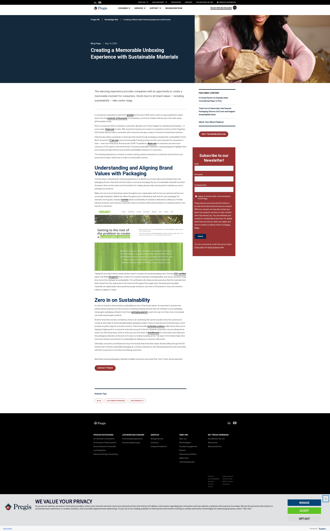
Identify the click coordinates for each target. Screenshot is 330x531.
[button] (125, 8)
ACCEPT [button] (304, 510)
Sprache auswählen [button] (227, 2)
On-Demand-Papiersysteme (104, 443)
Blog (99, 401)
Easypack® (113, 277)
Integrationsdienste (159, 446)
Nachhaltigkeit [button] (158, 2)
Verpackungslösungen (131, 443)
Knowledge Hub (111, 20)
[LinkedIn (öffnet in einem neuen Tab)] (95, 2)
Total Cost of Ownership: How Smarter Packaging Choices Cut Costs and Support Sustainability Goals (217, 111)
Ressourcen (176, 2)
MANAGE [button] (304, 502)
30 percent (109, 129)
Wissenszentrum (173, 8)
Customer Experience (115, 401)
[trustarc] (322, 528)
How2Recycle (153, 333)
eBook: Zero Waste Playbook (211, 122)
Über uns (183, 439)
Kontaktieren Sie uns (204, 2)
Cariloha (124, 200)
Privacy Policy (199, 247)
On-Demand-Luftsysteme (103, 439)
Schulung (154, 443)
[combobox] (221, 8)
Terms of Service (214, 247)
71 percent (113, 140)
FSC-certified (180, 274)
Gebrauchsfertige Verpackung (105, 454)
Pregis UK (95, 20)
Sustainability (137, 401)
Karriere (188, 2)
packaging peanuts (139, 312)
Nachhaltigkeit (185, 443)
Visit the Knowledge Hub (213, 134)
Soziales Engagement (188, 446)
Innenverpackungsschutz (132, 439)
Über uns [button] (142, 2)
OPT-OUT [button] (304, 518)
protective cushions (156, 326)
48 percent (151, 143)
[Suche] (235, 8)
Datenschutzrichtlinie (188, 454)
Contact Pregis (105, 368)
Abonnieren (212, 443)
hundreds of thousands (117, 118)
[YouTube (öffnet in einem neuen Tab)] (99, 2)
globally (130, 115)
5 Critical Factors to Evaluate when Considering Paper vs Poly (213, 99)
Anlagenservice (157, 439)
